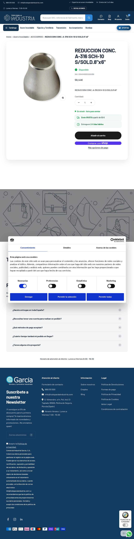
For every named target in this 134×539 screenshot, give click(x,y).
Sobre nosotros (88, 384)
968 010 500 (10, 3)
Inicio (8, 36)
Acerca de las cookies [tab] (106, 248)
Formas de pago (108, 389)
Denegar (29, 297)
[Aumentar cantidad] (91, 102)
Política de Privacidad (111, 394)
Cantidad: (79, 96)
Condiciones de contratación (114, 409)
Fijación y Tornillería (45, 28)
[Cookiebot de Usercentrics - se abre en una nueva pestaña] (112, 240)
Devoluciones (79, 8)
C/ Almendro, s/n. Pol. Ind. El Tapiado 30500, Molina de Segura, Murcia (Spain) (57, 403)
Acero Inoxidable (27, 28)
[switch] (52, 286)
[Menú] (129, 512)
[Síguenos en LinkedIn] (21, 519)
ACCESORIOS (37, 36)
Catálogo (13, 28)
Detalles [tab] (67, 248)
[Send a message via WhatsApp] (129, 534)
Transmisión (61, 28)
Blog (83, 394)
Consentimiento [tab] (27, 248)
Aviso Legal (106, 404)
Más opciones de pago (98, 147)
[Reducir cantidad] (79, 102)
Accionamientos (76, 28)
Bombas (89, 28)
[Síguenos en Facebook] (8, 519)
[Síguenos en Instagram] (14, 519)
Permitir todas (105, 297)
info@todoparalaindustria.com (32, 3)
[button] (66, 17)
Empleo (84, 389)
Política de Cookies (110, 399)
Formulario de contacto (52, 384)
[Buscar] (89, 17)
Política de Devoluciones (112, 384)
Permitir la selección (67, 297)
